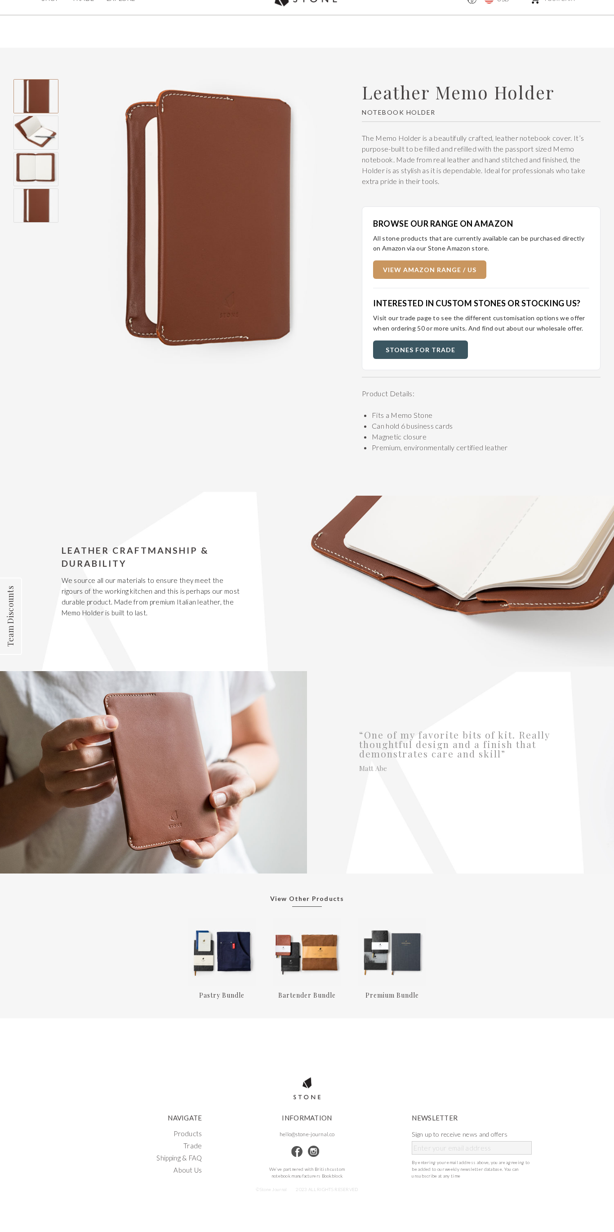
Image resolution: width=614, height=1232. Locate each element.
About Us (188, 1170)
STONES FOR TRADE (420, 350)
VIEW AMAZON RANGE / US (429, 269)
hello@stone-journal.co (307, 1134)
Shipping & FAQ (179, 1158)
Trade (192, 1146)
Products (188, 1133)
